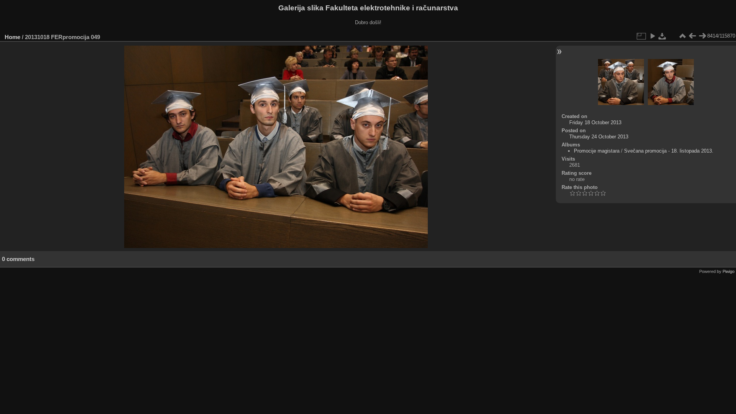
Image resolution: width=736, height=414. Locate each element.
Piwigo (728, 271)
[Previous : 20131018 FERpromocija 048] (692, 36)
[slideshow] (652, 36)
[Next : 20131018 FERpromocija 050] (702, 36)
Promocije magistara (596, 151)
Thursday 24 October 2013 (598, 137)
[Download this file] (662, 36)
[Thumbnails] (682, 36)
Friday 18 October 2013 (595, 122)
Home (12, 37)
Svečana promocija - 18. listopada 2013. (668, 151)
